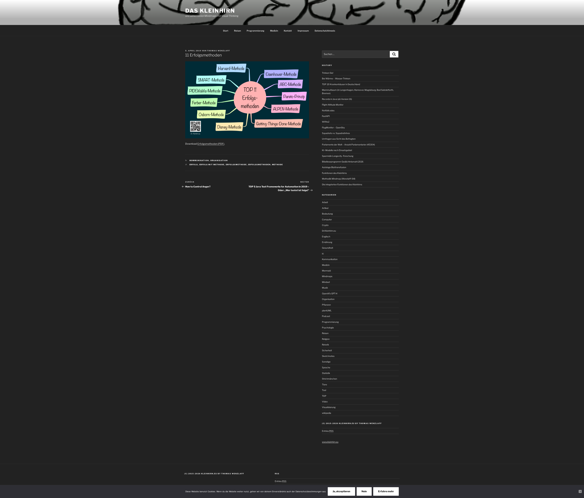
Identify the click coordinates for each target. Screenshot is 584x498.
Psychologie (328, 327)
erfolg (193, 165)
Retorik (325, 344)
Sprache (326, 367)
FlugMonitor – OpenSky (333, 127)
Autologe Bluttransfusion (334, 167)
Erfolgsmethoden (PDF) (210, 143)
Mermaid (326, 270)
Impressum (303, 30)
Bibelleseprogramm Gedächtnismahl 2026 (342, 161)
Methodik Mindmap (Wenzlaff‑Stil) (338, 178)
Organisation (219, 160)
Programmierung (255, 30)
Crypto (325, 225)
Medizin (274, 30)
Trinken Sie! (327, 73)
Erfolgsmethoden (259, 165)
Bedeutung (327, 213)
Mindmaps (327, 276)
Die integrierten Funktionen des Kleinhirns (342, 184)
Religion (326, 339)
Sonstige (326, 361)
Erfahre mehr (386, 491)
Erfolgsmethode (236, 165)
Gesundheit (327, 247)
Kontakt (288, 30)
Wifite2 (325, 121)
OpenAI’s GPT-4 (329, 293)
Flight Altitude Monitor (332, 104)
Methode (277, 165)
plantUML (327, 310)
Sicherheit (327, 350)
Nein (364, 491)
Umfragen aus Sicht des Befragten (339, 138)
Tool (324, 390)
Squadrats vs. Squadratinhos (336, 133)
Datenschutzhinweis (325, 30)
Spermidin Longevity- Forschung (337, 156)
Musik (325, 287)
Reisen (237, 30)
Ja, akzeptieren (341, 491)
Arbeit (325, 202)
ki (323, 253)
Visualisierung (328, 407)
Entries (328, 431)
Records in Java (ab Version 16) (337, 99)
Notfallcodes (328, 110)
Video (325, 401)
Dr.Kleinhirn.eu (329, 230)
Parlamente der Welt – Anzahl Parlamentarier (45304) (348, 144)
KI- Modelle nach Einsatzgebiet (337, 150)
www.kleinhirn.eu (330, 442)
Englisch (326, 236)
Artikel (325, 208)
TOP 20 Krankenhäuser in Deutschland (341, 84)
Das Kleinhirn (210, 10)
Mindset (326, 282)
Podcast (326, 316)
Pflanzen (326, 304)
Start (225, 30)
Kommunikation (199, 160)
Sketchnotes (328, 356)
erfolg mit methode (211, 165)
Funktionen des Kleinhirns (334, 173)
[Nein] (580, 491)
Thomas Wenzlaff (218, 51)
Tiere (324, 384)
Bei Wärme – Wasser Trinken (336, 78)
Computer (327, 219)
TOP (324, 396)
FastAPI (326, 116)
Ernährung (327, 242)
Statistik (326, 373)
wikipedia (326, 413)
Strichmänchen (329, 378)
